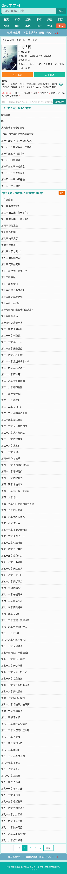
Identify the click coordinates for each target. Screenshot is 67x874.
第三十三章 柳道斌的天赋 (14, 413)
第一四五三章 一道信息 (13, 166)
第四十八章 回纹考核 (11, 510)
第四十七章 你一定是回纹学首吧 (17, 503)
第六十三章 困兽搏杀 (11, 607)
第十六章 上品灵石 (10, 303)
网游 (60, 19)
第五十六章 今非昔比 (11, 562)
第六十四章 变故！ (10, 613)
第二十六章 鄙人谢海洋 (13, 367)
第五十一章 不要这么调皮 (14, 529)
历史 (50, 19)
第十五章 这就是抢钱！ (13, 296)
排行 (39, 26)
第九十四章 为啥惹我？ (13, 807)
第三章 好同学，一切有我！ (15, 219)
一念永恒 (25, 92)
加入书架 (17, 74)
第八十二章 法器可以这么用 (15, 730)
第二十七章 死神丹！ (11, 374)
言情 (17, 26)
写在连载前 (7, 199)
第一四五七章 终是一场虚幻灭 (16, 140)
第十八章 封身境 (9, 316)
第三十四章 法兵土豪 (11, 419)
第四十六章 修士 (9, 497)
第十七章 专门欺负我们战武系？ (17, 309)
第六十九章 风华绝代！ (13, 646)
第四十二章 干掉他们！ (13, 471)
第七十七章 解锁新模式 (13, 697)
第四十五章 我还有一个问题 (15, 490)
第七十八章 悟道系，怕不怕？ (16, 704)
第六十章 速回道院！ (11, 587)
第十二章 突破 (8, 277)
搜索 (61, 11)
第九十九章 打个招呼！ (13, 840)
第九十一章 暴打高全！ (13, 788)
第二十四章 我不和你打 (13, 354)
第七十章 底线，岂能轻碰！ (15, 652)
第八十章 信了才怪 (10, 717)
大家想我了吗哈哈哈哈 (12, 127)
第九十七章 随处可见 (11, 827)
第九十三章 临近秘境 (11, 801)
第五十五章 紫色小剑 (11, 555)
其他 (28, 26)
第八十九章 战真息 (10, 775)
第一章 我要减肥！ (10, 206)
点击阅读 (49, 74)
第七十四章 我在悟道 (11, 678)
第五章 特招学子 (9, 231)
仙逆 (16, 92)
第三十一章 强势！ (10, 400)
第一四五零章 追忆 (10, 185)
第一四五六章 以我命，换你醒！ (17, 147)
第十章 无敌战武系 (10, 264)
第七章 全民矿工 (9, 244)
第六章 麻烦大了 (9, 238)
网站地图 (33, 869)
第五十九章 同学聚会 (11, 581)
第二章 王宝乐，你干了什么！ (16, 212)
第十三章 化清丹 (9, 283)
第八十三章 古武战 (10, 736)
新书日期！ (7, 114)
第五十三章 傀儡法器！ (13, 542)
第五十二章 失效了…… (13, 536)
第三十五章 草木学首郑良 (14, 426)
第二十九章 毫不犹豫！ (13, 387)
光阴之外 (55, 92)
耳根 (27, 51)
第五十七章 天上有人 (11, 568)
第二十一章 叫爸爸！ (11, 335)
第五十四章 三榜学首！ (13, 549)
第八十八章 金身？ (10, 769)
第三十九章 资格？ (10, 452)
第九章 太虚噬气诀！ (11, 257)
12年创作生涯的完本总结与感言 (17, 134)
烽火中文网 (10, 5)
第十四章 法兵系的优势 (13, 290)
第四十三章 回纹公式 (11, 477)
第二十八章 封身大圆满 (13, 380)
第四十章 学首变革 (10, 458)
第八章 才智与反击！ (11, 251)
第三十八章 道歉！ (10, 445)
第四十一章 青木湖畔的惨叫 (15, 464)
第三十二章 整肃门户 (11, 406)
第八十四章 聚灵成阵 (11, 743)
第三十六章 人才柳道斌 (13, 432)
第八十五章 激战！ (10, 749)
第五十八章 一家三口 (11, 574)
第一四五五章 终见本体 (13, 153)
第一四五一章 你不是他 (13, 179)
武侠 (28, 19)
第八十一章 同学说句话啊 (14, 723)
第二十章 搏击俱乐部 (11, 329)
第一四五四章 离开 (10, 159)
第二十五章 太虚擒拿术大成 (15, 361)
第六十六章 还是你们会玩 (14, 626)
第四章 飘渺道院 (9, 225)
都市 (39, 19)
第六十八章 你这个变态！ (14, 639)
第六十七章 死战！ (10, 633)
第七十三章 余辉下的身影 (14, 672)
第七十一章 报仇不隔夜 (13, 659)
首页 (6, 19)
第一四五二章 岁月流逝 (13, 172)
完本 (50, 26)
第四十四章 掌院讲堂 (11, 484)
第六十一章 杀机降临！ (13, 594)
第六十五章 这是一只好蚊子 (15, 620)
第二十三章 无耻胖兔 (11, 348)
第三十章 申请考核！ (11, 393)
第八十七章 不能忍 (10, 762)
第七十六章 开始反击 (11, 691)
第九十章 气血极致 (10, 782)
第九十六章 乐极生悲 (11, 820)
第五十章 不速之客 (10, 523)
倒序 (62, 192)
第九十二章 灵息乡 (10, 795)
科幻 (6, 26)
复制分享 (59, 101)
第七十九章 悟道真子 (11, 710)
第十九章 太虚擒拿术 (11, 322)
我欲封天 (44, 92)
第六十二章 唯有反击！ (13, 600)
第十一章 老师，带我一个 (14, 270)
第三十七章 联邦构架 (11, 439)
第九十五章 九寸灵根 (11, 814)
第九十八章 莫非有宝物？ (14, 833)
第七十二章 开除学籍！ (13, 665)
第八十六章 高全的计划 (13, 756)
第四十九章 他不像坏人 (13, 516)
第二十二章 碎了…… (11, 341)
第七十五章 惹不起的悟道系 (15, 684)
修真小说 (20, 40)
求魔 (35, 92)
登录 (60, 26)
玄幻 (17, 19)
